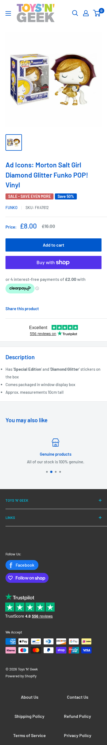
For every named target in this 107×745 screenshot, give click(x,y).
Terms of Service (29, 735)
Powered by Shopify (20, 676)
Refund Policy (77, 716)
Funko (11, 207)
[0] (97, 13)
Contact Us (77, 697)
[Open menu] (8, 13)
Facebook (25, 564)
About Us (29, 697)
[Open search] (75, 13)
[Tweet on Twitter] (94, 308)
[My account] (86, 13)
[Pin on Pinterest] (89, 308)
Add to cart (53, 244)
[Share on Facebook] (83, 308)
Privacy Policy (77, 735)
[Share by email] (100, 308)
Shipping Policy (29, 716)
